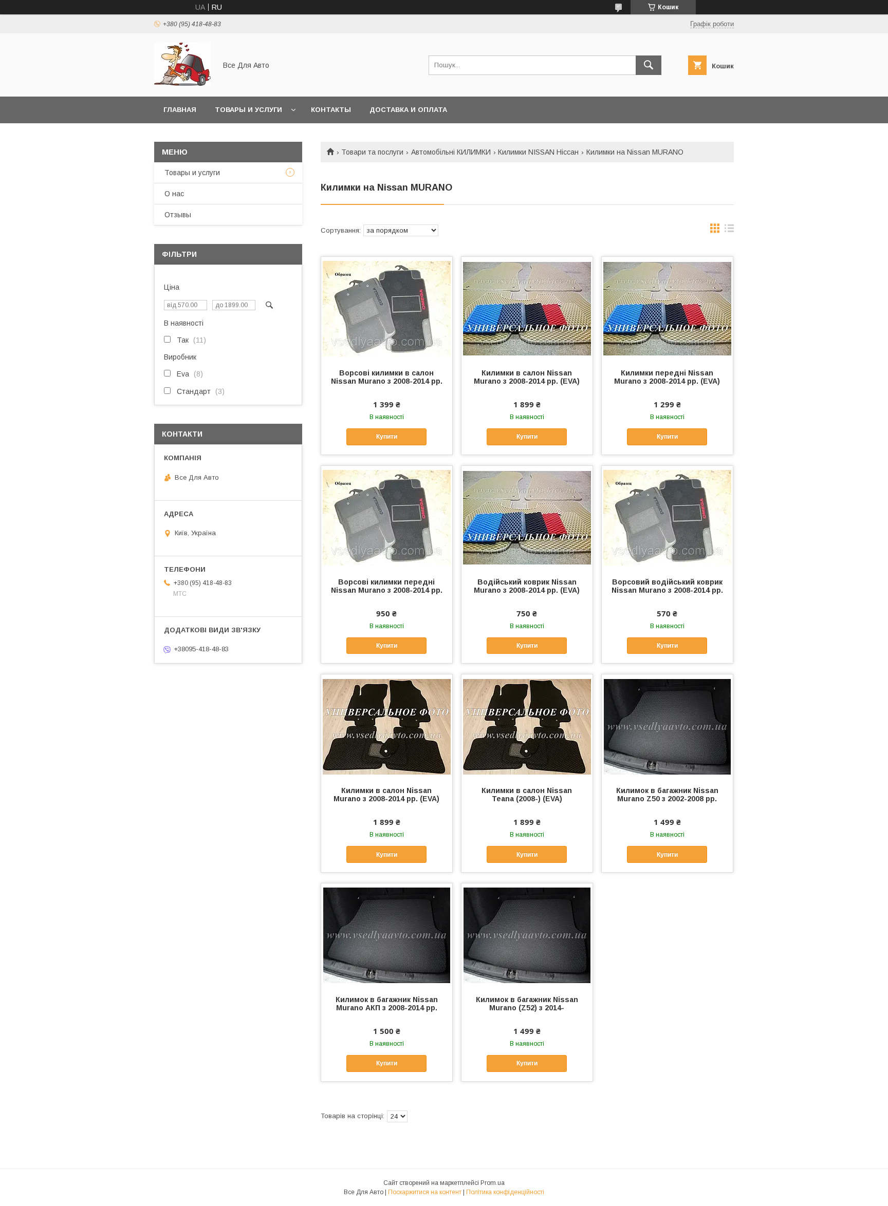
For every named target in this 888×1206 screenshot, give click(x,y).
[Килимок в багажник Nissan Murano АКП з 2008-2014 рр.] (386, 934)
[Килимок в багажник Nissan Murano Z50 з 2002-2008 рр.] (667, 725)
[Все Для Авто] (182, 83)
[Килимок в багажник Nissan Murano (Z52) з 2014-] (527, 934)
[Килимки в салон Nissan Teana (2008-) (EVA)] (527, 725)
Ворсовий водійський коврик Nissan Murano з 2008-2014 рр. (667, 586)
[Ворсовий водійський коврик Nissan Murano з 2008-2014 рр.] (667, 517)
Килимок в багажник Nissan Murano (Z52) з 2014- (527, 1003)
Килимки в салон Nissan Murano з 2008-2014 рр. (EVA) (527, 377)
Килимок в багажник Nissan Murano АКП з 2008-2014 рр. (387, 1003)
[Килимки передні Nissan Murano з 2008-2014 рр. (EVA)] (667, 308)
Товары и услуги (248, 110)
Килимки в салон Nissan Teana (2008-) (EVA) (527, 794)
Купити (386, 436)
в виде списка (729, 230)
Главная (179, 110)
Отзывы (177, 215)
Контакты (331, 110)
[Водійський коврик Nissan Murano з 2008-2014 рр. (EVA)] (527, 517)
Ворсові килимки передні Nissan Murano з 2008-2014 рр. (386, 586)
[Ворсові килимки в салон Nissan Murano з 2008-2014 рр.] (386, 308)
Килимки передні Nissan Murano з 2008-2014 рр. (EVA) (667, 377)
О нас (174, 194)
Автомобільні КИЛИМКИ (451, 152)
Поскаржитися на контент (424, 1192)
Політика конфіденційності (505, 1192)
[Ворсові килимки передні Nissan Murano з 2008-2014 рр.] (386, 517)
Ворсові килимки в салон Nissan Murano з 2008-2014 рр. (386, 377)
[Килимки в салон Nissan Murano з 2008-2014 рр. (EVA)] (527, 308)
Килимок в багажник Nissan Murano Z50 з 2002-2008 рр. (667, 794)
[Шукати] (648, 65)
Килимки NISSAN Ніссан (538, 152)
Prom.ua (492, 1182)
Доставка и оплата (408, 110)
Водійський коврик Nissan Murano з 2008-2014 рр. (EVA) (527, 586)
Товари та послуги (372, 152)
